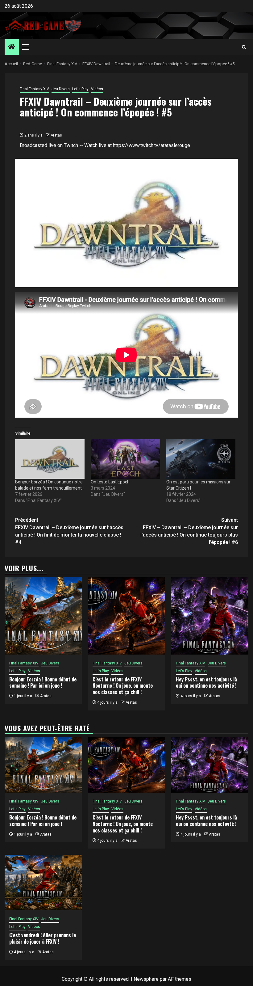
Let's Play (80, 89)
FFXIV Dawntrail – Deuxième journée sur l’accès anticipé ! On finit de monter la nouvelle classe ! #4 (69, 531)
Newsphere (146, 979)
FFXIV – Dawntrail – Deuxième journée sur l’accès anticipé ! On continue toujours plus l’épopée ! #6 (189, 531)
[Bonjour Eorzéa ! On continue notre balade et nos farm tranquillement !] (50, 459)
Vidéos (97, 89)
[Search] (244, 47)
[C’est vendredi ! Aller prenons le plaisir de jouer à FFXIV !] (43, 882)
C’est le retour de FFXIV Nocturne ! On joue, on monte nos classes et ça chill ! (123, 686)
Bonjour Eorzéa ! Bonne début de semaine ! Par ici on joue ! (43, 682)
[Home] (11, 47)
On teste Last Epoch (110, 481)
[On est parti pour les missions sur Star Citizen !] (201, 459)
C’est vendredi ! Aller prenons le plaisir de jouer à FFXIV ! (42, 938)
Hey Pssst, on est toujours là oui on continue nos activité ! (206, 682)
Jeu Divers (61, 89)
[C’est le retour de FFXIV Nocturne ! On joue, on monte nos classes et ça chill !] (126, 616)
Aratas (56, 135)
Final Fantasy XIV (34, 89)
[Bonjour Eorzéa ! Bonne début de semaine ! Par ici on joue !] (43, 616)
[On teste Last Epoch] (125, 459)
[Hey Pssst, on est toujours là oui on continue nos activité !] (209, 616)
